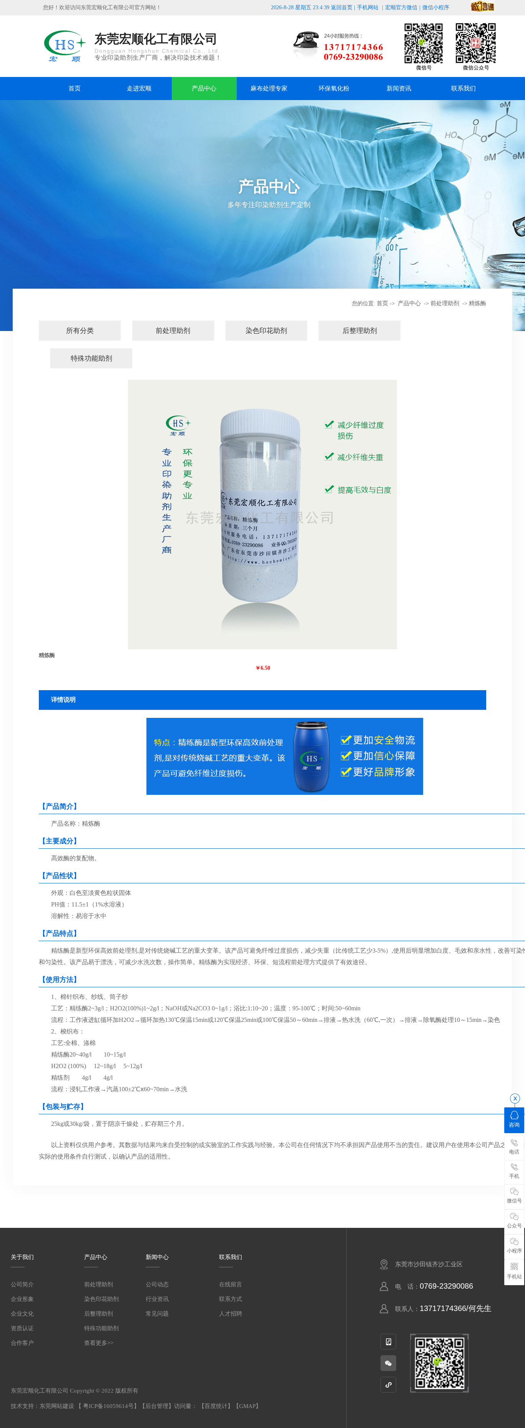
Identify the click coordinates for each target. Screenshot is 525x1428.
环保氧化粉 (334, 88)
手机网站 (368, 7)
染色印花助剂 (266, 330)
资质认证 (22, 1328)
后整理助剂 (359, 330)
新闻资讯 (399, 88)
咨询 (514, 1125)
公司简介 (22, 1284)
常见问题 (157, 1314)
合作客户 (22, 1343)
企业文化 (22, 1314)
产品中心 (204, 88)
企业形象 (22, 1299)
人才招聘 (230, 1314)
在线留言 (230, 1284)
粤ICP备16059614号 (108, 1406)
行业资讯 (157, 1299)
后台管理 (156, 1406)
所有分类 (80, 330)
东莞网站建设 (57, 1406)
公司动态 (157, 1284)
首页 (74, 88)
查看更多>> (98, 1343)
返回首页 (341, 7)
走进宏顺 (139, 88)
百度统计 (216, 1406)
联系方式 (230, 1299)
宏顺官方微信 (401, 7)
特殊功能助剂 (91, 358)
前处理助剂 (444, 303)
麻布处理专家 (269, 88)
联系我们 (463, 88)
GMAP (247, 1406)
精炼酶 (477, 303)
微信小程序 (435, 7)
